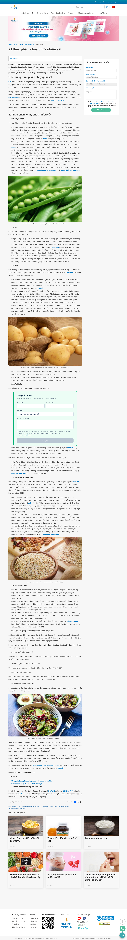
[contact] (122, 928)
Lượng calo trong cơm (96, 838)
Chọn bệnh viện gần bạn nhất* (96, 81)
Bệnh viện (20, 410)
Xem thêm (12, 846)
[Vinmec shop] (66, 923)
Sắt (19, 807)
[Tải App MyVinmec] (48, 923)
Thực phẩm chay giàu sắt (16, 809)
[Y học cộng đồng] (83, 925)
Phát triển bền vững (58, 13)
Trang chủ (11, 44)
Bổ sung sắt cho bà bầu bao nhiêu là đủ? (61, 876)
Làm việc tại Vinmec (18, 927)
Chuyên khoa (24, 13)
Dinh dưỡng (12, 807)
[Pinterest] (80, 802)
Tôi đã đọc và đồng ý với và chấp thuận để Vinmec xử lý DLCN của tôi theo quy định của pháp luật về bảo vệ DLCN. (102, 104)
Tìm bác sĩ (98, 2)
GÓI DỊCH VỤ (68, 791)
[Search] (73, 7)
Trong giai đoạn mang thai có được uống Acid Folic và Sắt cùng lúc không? (100, 877)
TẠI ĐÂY (21, 794)
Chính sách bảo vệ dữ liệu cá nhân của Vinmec (84, 938)
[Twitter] (78, 802)
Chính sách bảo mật (25, 435)
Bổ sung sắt (44, 807)
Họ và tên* (89, 67)
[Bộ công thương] (105, 918)
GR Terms (108, 938)
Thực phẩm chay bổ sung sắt (59, 807)
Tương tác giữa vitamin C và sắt (62, 839)
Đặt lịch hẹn (33, 927)
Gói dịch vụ (33, 921)
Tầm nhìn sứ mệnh (18, 918)
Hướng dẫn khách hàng (40, 13)
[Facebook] (75, 802)
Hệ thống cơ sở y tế (18, 921)
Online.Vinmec (103, 13)
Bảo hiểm (33, 924)
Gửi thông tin (101, 110)
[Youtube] (79, 918)
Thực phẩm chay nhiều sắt (30, 807)
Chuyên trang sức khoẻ (86, 13)
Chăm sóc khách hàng (109, 2)
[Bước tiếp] (83, 928)
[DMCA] (104, 924)
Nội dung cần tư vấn (23, 418)
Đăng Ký (45, 441)
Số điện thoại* (90, 74)
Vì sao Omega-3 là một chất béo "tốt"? (24, 839)
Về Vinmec (71, 13)
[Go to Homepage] (14, 6)
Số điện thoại (50, 402)
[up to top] (123, 922)
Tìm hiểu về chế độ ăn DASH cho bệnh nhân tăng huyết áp (25, 876)
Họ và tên (20, 402)
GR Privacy (100, 938)
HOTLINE (51, 791)
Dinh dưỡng (40, 44)
